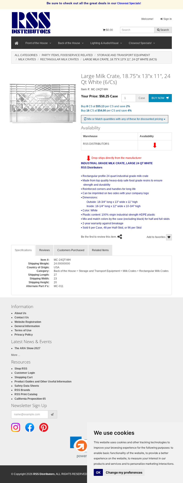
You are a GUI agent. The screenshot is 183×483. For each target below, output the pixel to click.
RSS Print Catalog (26, 394)
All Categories (26, 55)
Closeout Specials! (140, 43)
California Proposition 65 (30, 398)
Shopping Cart (24, 377)
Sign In (167, 19)
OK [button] (98, 472)
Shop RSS (21, 368)
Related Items (100, 250)
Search (164, 30)
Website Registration (28, 321)
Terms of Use (23, 330)
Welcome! (147, 19)
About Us (20, 313)
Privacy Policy (24, 334)
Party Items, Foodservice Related (67, 55)
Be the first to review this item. (99, 236)
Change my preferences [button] (124, 472)
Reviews (44, 250)
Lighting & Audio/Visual (104, 43)
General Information (27, 326)
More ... (15, 355)
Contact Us (22, 317)
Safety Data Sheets (27, 385)
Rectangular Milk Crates (59, 59)
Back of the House (69, 43)
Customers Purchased (70, 250)
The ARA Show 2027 (27, 348)
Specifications (23, 250)
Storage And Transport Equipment (123, 55)
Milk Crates (27, 59)
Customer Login (25, 372)
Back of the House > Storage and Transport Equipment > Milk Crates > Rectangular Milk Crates (111, 271)
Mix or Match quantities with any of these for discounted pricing (125, 119)
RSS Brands (22, 390)
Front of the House (36, 43)
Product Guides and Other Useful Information (43, 381)
